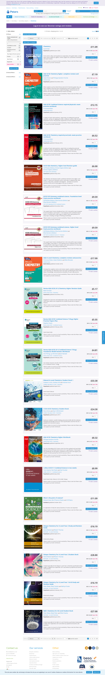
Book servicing (32, 666)
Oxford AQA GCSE (47, 110)
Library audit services (34, 657)
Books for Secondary (37, 16)
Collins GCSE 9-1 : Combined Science (52, 472)
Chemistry (33, 21)
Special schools (33, 662)
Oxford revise (46, 80)
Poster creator (55, 664)
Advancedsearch (68, 11)
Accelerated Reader (54, 16)
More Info (97, 672)
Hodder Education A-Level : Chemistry (52, 384)
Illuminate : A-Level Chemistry (50, 532)
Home (7, 21)
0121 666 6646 (11, 653)
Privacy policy (55, 668)
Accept (89, 672)
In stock (9, 47)
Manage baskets (95, 13)
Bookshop (31, 653)
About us (8, 8)
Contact (36, 8)
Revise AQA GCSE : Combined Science (52, 325)
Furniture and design (89, 16)
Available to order (11, 45)
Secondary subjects (24, 21)
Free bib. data (32, 668)
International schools (34, 661)
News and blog (30, 8)
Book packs (72, 16)
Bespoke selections (34, 651)
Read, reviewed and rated (12, 37)
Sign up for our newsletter (58, 653)
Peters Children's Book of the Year (60, 655)
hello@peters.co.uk (15, 4)
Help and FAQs (55, 666)
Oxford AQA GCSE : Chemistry (50, 441)
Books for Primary (20, 16)
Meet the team (9, 658)
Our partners (55, 659)
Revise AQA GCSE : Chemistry (50, 292)
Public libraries (21, 8)
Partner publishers (56, 661)
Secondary (14, 21)
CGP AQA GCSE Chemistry (49, 171)
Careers (54, 662)
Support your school (57, 657)
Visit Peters (14, 8)
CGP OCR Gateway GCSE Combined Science (54, 204)
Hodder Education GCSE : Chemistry (52, 413)
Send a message (12, 655)
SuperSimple (46, 49)
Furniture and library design (35, 664)
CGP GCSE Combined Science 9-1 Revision (53, 235)
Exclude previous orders (11, 50)
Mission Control (33, 659)
